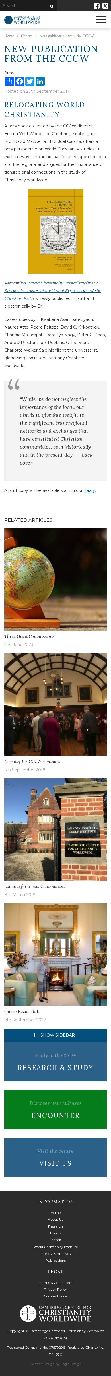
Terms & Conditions (55, 1282)
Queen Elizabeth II (22, 1011)
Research (55, 1226)
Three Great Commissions (29, 636)
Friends (55, 1240)
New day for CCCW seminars (32, 761)
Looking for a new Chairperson (34, 886)
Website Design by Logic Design (56, 1364)
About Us (55, 1219)
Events (55, 1233)
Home (56, 1212)
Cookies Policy (55, 1296)
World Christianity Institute (55, 1247)
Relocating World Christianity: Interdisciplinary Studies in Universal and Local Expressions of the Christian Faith (52, 290)
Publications (55, 1260)
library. (90, 490)
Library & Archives (56, 1253)
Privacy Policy (55, 1289)
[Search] (51, 6)
